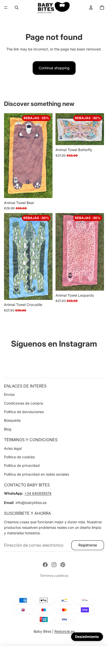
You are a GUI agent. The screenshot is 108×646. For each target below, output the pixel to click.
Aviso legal (13, 448)
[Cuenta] (90, 7)
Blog (7, 429)
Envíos (9, 394)
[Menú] (6, 7)
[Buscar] (16, 7)
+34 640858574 (37, 493)
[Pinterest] (63, 565)
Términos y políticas (54, 575)
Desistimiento (87, 636)
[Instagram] (54, 565)
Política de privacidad (22, 465)
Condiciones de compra (23, 403)
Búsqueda (12, 420)
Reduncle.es (65, 631)
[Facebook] (45, 565)
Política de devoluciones (24, 412)
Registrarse (87, 545)
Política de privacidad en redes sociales (36, 474)
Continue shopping (54, 68)
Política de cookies (19, 457)
